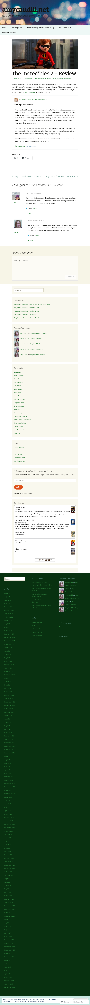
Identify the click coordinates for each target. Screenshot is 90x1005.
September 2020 (9, 794)
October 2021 (8, 749)
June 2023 (7, 682)
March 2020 (8, 814)
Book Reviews (18, 379)
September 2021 (9, 753)
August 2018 (8, 879)
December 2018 (9, 865)
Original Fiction (19, 403)
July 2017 (7, 923)
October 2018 (8, 872)
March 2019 (8, 855)
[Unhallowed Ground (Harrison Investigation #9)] (73, 551)
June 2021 (7, 763)
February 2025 (9, 634)
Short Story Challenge (21, 416)
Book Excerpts (19, 375)
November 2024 (9, 641)
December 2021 (9, 743)
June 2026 (7, 600)
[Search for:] (86, 28)
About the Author (65, 28)
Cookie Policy (40, 1001)
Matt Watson (30, 92)
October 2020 (8, 790)
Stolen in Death (20, 508)
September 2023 (9, 675)
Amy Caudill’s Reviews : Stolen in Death (26, 308)
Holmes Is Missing (20, 541)
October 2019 (8, 831)
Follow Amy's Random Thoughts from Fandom (34, 471)
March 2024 (8, 661)
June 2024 (7, 654)
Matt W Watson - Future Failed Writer (33, 99)
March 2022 (8, 732)
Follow (18, 487)
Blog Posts (17, 372)
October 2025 (8, 617)
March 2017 (8, 936)
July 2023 (7, 678)
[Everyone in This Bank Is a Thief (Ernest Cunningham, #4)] (73, 522)
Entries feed (18, 454)
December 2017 (9, 906)
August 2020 (8, 797)
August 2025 (8, 620)
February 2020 (9, 817)
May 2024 (7, 658)
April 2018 (7, 892)
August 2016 (8, 960)
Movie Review (51, 79)
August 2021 (8, 756)
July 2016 (7, 964)
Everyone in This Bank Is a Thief (25, 520)
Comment (70, 277)
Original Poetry (19, 406)
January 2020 (8, 821)
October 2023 (8, 671)
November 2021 (9, 746)
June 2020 (7, 804)
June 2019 (7, 845)
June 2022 (7, 722)
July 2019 (7, 841)
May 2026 (7, 603)
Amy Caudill (24, 333)
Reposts (29, 79)
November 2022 (9, 705)
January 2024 (8, 668)
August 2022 (8, 716)
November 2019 (9, 828)
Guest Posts (18, 389)
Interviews (17, 392)
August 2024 (8, 648)
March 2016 (8, 977)
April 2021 (7, 770)
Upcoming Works (16, 28)
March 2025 (8, 631)
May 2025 (7, 627)
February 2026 (9, 610)
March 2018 (8, 896)
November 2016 (9, 950)
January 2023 (8, 699)
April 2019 (7, 851)
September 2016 (9, 957)
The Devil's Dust (20, 533)
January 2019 (8, 862)
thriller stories (18, 426)
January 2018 (8, 902)
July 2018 (7, 882)
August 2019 (8, 838)
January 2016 (8, 984)
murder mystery (19, 399)
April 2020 (7, 811)
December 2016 (9, 947)
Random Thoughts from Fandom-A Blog (40, 28)
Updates (17, 433)
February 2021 (9, 777)
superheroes (66, 79)
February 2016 (9, 981)
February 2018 (9, 899)
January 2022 (8, 739)
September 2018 (9, 875)
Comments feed (19, 458)
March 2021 (8, 773)
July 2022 (7, 719)
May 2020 (7, 807)
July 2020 (7, 800)
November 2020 (9, 787)
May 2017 (7, 930)
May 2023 (7, 685)
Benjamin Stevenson (21, 522)
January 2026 (8, 614)
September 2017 (9, 916)
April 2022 (7, 729)
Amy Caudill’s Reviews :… (38, 333)
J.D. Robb (18, 509)
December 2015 (9, 987)
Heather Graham (20, 551)
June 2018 (7, 885)
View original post (19, 146)
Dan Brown (17, 386)
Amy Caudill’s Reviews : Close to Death (26, 318)
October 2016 (8, 953)
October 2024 (8, 644)
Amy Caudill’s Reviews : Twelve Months (26, 311)
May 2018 (7, 889)
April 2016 (7, 974)
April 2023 (7, 688)
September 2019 (9, 834)
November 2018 (9, 868)
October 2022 (8, 709)
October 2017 (8, 913)
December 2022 (9, 702)
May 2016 (7, 970)
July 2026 (7, 597)
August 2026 (8, 593)
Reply (29, 213)
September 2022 (9, 712)
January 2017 (8, 943)
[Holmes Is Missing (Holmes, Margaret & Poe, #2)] (73, 543)
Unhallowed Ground (21, 549)
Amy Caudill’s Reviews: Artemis (26, 176)
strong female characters (22, 420)
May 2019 (7, 848)
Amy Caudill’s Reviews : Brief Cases (62, 176)
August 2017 (8, 919)
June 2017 (7, 926)
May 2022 (7, 726)
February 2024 (9, 665)
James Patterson (20, 543)
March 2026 (8, 607)
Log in (16, 451)
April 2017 (7, 933)
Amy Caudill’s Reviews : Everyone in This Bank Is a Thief (32, 304)
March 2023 (8, 692)
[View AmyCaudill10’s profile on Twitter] (60, 626)
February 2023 (9, 695)
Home (4, 28)
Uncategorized (19, 430)
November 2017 (9, 909)
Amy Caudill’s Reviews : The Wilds (25, 314)
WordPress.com (19, 461)
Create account (19, 447)
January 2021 (8, 780)
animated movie (41, 79)
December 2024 (9, 637)
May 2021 (7, 766)
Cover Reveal (18, 382)
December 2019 (9, 824)
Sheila (14, 203)
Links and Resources (9, 33)
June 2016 (7, 967)
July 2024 (7, 651)
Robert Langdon (19, 413)
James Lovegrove (20, 534)
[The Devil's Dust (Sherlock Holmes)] (73, 535)
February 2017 (9, 940)
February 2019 (9, 858)
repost (59, 79)
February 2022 (9, 736)
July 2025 (7, 624)
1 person (34, 208)
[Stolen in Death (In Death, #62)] (73, 510)
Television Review (20, 423)
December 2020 (9, 783)
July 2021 (7, 760)
